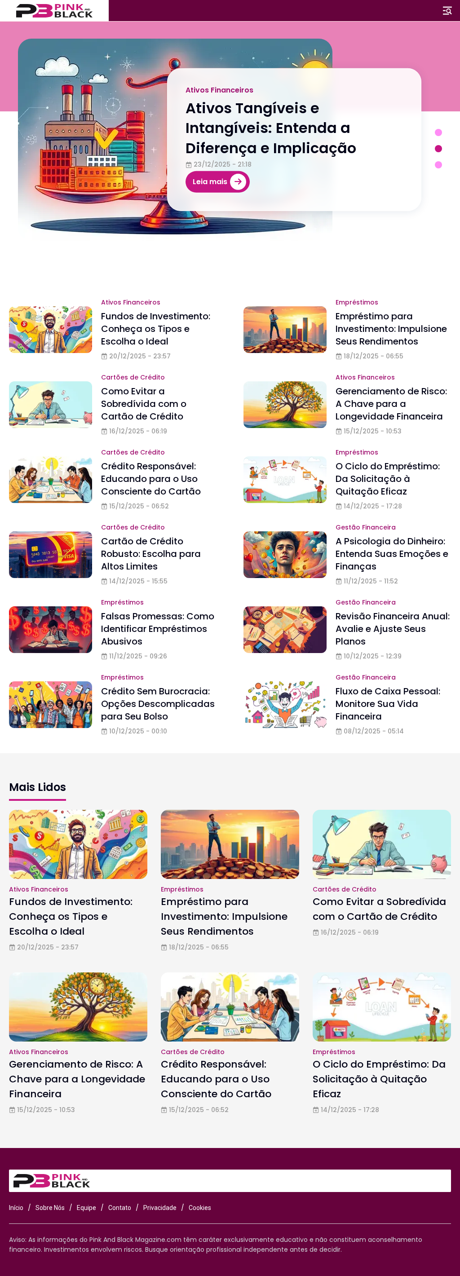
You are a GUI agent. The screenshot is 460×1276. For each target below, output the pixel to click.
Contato (119, 1207)
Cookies (200, 1207)
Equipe (86, 1207)
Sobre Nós (50, 1207)
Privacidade (160, 1207)
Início (16, 1207)
